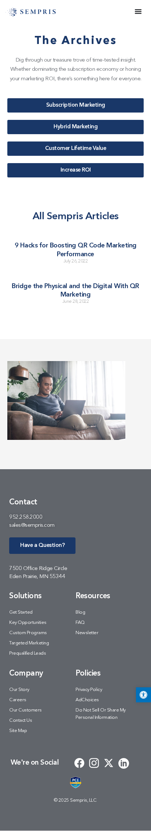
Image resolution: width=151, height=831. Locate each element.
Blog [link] (80, 612)
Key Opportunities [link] (28, 622)
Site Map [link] (18, 730)
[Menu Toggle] (138, 11)
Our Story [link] (19, 689)
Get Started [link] (21, 612)
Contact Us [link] (20, 720)
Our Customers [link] (25, 710)
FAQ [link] (80, 622)
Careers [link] (17, 700)
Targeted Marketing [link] (29, 643)
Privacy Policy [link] (89, 689)
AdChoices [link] (87, 700)
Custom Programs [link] (28, 632)
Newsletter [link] (87, 632)
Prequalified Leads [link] (27, 653)
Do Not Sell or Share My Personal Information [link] (101, 714)
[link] (143, 694)
